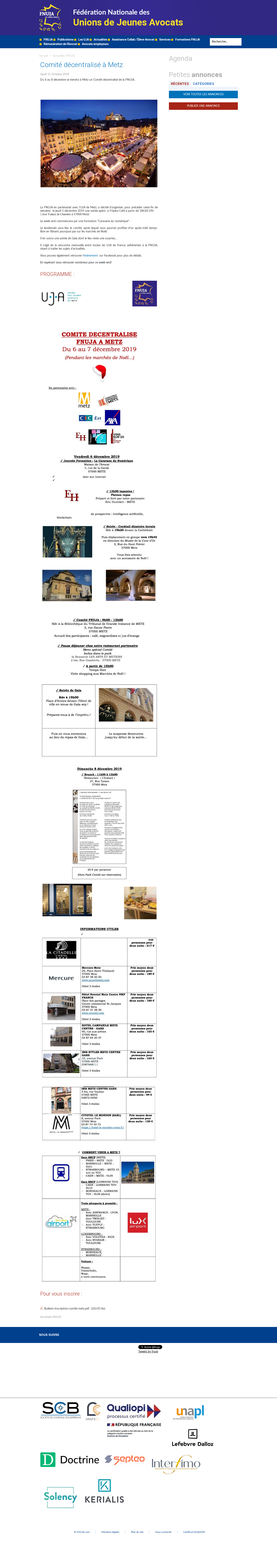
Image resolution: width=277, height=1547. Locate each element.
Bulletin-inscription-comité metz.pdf (66, 1308)
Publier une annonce (203, 106)
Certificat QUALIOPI (194, 1532)
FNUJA (48, 39)
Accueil (43, 56)
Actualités (100, 39)
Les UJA (83, 39)
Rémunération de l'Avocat (60, 44)
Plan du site (137, 1532)
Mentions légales (110, 1532)
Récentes (180, 84)
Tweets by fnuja (148, 1351)
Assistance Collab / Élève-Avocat (132, 39)
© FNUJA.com (82, 1532)
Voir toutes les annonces (203, 94)
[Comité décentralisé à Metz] (99, 86)
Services (164, 39)
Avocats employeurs (94, 44)
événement (91, 255)
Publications (65, 39)
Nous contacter (163, 1532)
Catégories (203, 84)
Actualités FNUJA (64, 56)
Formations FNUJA (187, 39)
